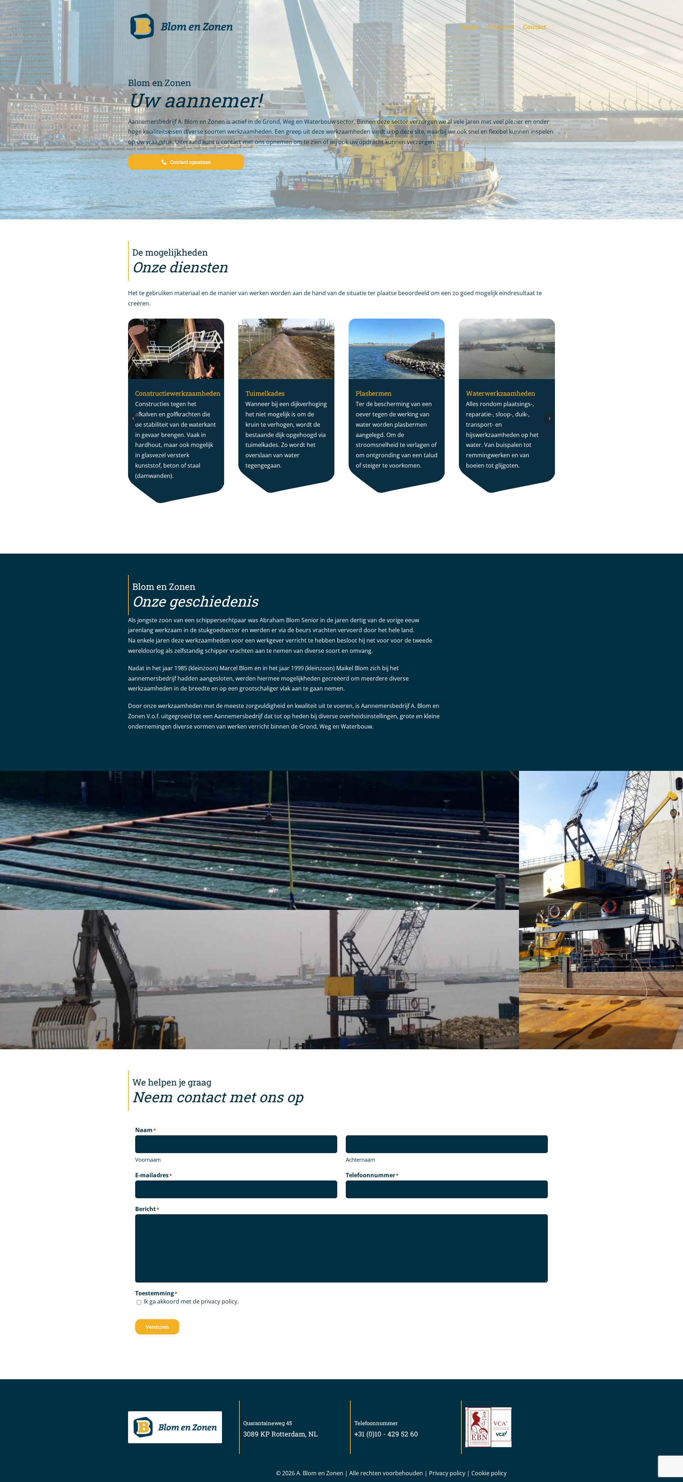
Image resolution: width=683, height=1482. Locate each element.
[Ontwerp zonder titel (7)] (175, 1418)
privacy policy (219, 1301)
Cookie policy (489, 1473)
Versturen (157, 1326)
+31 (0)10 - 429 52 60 (386, 1433)
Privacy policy (447, 1473)
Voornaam (148, 1159)
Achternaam (360, 1159)
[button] (133, 418)
